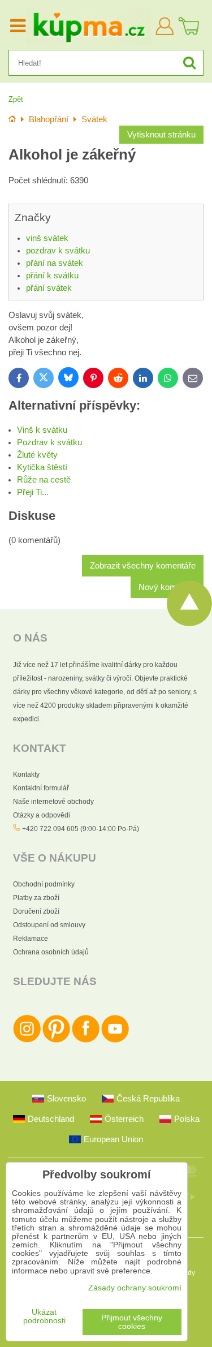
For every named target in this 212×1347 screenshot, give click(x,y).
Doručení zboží (36, 911)
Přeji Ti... (33, 492)
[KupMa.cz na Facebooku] (85, 1040)
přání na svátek (54, 263)
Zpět (15, 99)
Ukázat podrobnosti (44, 1316)
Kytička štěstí (42, 467)
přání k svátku (52, 275)
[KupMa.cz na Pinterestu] (56, 1040)
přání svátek (49, 287)
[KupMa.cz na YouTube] (115, 1040)
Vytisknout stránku (161, 134)
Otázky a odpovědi (41, 815)
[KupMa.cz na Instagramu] (27, 1040)
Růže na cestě (44, 479)
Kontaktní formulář (41, 788)
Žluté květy (37, 454)
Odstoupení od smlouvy (49, 925)
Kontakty (26, 774)
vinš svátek (47, 238)
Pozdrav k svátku (49, 442)
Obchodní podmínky (44, 884)
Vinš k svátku (42, 429)
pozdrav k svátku (58, 250)
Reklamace (30, 939)
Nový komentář (167, 587)
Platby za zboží (36, 898)
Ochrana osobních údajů (51, 952)
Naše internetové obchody (53, 802)
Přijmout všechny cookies (131, 1322)
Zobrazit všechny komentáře (143, 565)
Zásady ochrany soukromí (134, 1288)
